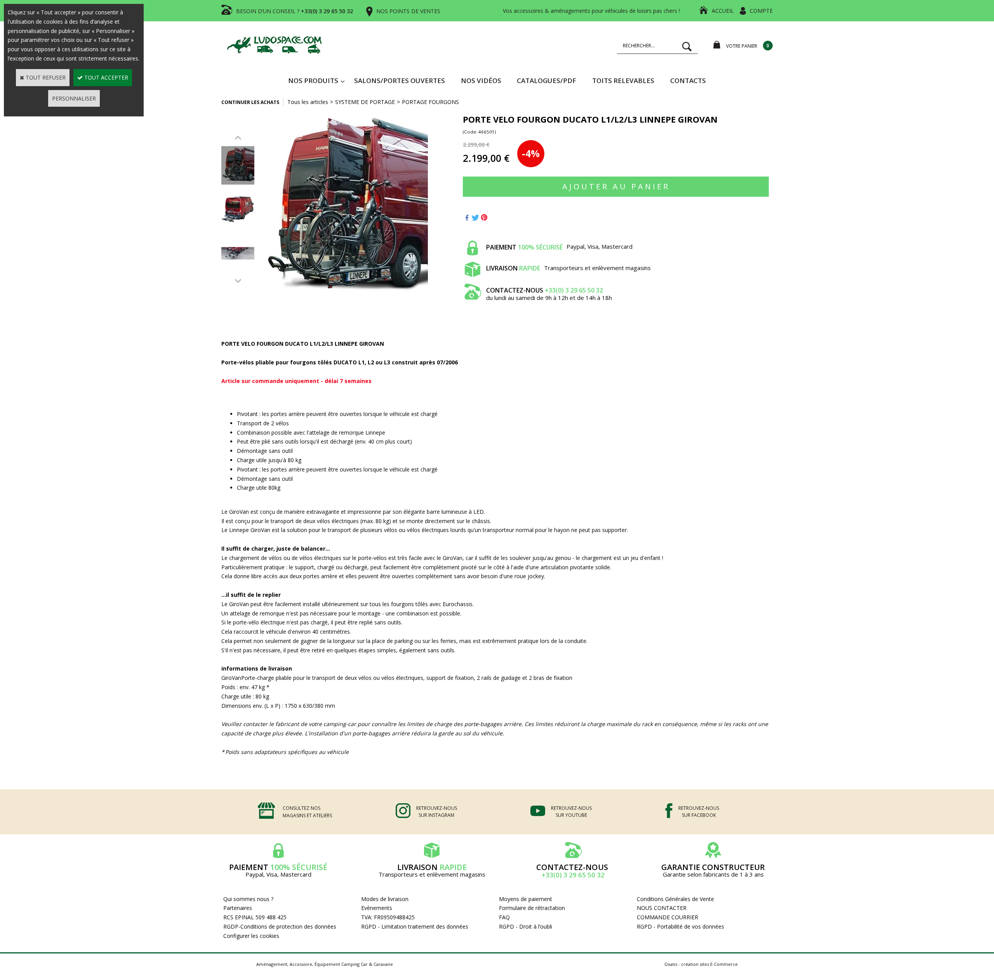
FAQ (504, 917)
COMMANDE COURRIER (667, 917)
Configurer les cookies (251, 935)
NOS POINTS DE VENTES (408, 11)
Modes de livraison (384, 899)
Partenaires (237, 908)
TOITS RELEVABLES (623, 80)
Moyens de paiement (525, 899)
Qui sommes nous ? (248, 899)
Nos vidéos (481, 80)
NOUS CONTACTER (661, 908)
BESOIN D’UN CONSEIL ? (294, 11)
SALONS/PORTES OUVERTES (399, 80)
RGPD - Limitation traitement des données (414, 926)
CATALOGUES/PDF (546, 80)
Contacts (688, 80)
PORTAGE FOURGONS (430, 102)
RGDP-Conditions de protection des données (279, 926)
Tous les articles (307, 102)
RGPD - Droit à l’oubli (525, 926)
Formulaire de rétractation (532, 908)
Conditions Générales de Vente (675, 899)
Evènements (376, 908)
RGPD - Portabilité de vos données (680, 926)
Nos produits (313, 80)
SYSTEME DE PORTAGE (365, 102)
